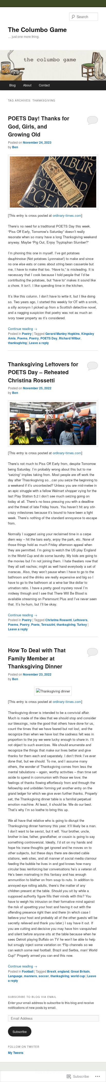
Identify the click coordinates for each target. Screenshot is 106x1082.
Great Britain (80, 971)
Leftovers (80, 620)
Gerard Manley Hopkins (62, 333)
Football (27, 971)
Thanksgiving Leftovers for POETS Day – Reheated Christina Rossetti (43, 372)
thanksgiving (17, 342)
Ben (15, 147)
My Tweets (15, 1052)
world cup (78, 976)
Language (15, 976)
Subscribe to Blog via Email (32, 997)
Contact (44, 85)
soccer (44, 976)
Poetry (27, 333)
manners (30, 976)
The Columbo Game (37, 29)
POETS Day (48, 338)
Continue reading (22, 328)
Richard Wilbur (70, 338)
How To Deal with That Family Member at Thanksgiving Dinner (37, 658)
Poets (35, 624)
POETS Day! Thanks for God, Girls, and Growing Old (38, 126)
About (27, 85)
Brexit (51, 971)
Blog (12, 85)
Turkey (82, 624)
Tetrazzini (48, 624)
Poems (22, 338)
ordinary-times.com (67, 215)
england (63, 971)
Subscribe (20, 1031)
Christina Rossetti (58, 620)
